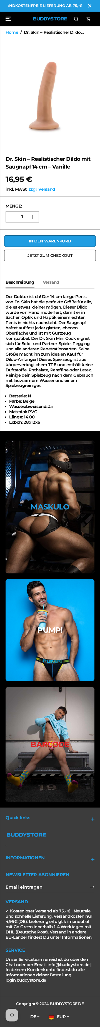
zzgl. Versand (42, 189)
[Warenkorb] (88, 19)
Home (12, 32)
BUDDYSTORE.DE (67, 1004)
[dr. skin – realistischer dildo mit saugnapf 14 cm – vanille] (46, 94)
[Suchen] (76, 19)
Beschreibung (20, 282)
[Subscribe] (92, 887)
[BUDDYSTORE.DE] (50, 19)
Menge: (14, 206)
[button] (9, 19)
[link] (50, 835)
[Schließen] (89, 6)
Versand (51, 282)
